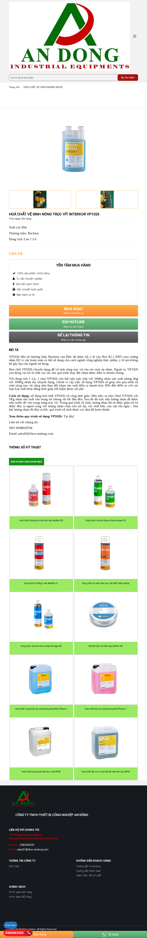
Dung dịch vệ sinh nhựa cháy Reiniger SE (41, 646)
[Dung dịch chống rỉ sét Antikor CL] (41, 554)
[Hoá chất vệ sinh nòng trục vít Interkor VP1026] (69, 35)
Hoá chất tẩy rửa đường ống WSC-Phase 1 (106, 709)
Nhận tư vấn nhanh (73, 324)
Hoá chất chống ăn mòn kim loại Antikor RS (41, 520)
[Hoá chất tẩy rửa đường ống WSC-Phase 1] (105, 680)
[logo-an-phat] (73, 799)
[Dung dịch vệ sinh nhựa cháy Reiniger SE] (41, 617)
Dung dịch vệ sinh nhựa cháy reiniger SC (106, 520)
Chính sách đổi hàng (20, 896)
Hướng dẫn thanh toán (88, 870)
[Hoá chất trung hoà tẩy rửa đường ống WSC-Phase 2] (41, 680)
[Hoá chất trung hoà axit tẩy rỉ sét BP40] (41, 742)
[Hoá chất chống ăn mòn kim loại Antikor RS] (41, 491)
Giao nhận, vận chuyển (88, 875)
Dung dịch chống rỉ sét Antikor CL (41, 583)
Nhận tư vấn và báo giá (73, 337)
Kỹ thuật (113, 934)
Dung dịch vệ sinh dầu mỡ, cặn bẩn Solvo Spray (105, 583)
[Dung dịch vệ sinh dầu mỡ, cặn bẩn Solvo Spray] (105, 554)
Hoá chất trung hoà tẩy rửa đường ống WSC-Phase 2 (41, 709)
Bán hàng (40, 934)
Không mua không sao (73, 310)
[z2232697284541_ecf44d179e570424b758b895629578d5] (107, 199)
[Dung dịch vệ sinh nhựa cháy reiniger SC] (105, 491)
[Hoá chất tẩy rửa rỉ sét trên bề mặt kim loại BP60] (105, 742)
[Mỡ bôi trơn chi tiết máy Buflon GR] (105, 617)
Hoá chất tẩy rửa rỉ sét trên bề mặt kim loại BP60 (106, 771)
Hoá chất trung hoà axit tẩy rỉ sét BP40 (41, 771)
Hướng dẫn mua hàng (88, 866)
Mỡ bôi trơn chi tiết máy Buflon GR (106, 646)
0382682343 (14, 932)
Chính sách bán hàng (20, 892)
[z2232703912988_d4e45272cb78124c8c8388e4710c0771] (40, 199)
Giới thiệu (14, 866)
